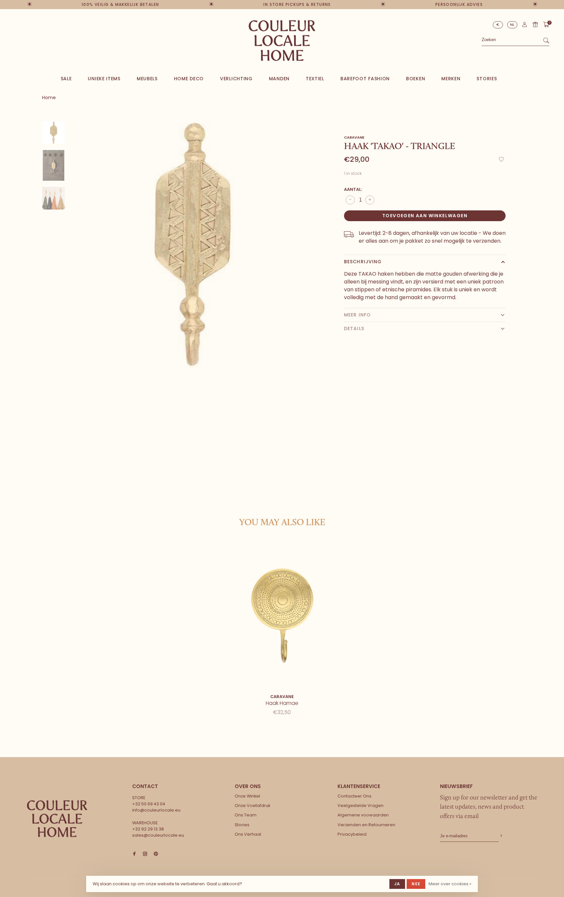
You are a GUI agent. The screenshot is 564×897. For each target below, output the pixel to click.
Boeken (415, 78)
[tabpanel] (192, 243)
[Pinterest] (156, 854)
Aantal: (353, 189)
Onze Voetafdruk (252, 805)
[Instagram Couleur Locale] (145, 854)
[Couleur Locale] (57, 818)
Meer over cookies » (450, 884)
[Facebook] (134, 854)
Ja (397, 884)
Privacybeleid (352, 834)
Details (354, 328)
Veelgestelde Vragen (360, 805)
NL (512, 24)
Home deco (189, 78)
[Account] (524, 26)
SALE (66, 78)
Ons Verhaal (248, 834)
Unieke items (104, 78)
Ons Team (246, 815)
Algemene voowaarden (363, 815)
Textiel (315, 78)
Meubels (147, 78)
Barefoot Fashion (365, 78)
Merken (450, 78)
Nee (416, 884)
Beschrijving (363, 261)
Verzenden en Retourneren (366, 825)
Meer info (357, 315)
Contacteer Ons (354, 796)
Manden (279, 78)
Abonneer (501, 835)
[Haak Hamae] (282, 615)
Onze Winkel (247, 796)
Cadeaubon (535, 24)
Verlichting (236, 78)
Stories (487, 78)
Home (49, 97)
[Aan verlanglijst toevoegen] (501, 160)
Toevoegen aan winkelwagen (424, 215)
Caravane (354, 137)
